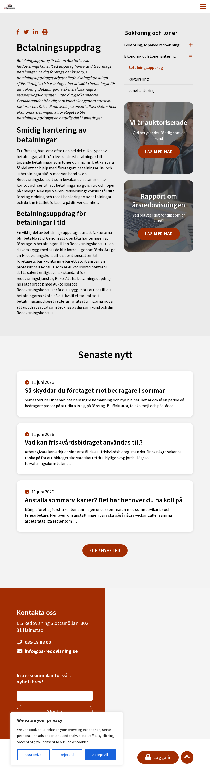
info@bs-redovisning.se (51, 651)
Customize (33, 754)
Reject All (67, 754)
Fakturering (138, 79)
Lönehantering (141, 90)
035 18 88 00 (37, 642)
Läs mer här (159, 151)
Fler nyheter (105, 550)
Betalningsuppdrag (145, 67)
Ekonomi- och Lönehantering (150, 56)
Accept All (100, 754)
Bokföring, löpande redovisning (152, 44)
